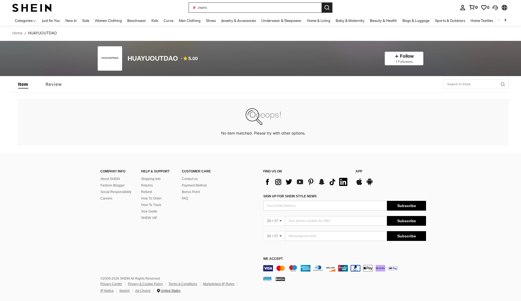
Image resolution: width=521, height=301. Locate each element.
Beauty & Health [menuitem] (383, 20)
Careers (106, 198)
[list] (306, 182)
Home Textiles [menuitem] (482, 20)
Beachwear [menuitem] (136, 20)
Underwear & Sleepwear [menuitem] (281, 20)
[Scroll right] (505, 20)
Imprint (124, 291)
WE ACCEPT (273, 259)
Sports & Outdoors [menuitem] (450, 20)
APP (358, 171)
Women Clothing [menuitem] (108, 20)
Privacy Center (111, 284)
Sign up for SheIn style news (290, 196)
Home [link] (17, 33)
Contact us (190, 179)
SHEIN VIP (149, 218)
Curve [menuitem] (168, 20)
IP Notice (107, 291)
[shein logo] (32, 7)
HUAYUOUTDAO (153, 58)
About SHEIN (110, 179)
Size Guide (149, 211)
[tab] (23, 84)
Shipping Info (151, 179)
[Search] (327, 7)
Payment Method (194, 185)
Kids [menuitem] (154, 20)
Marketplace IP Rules (218, 284)
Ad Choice (143, 291)
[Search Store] (502, 84)
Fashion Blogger (112, 185)
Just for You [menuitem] (51, 20)
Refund (146, 192)
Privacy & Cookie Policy (145, 284)
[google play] (369, 184)
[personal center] (462, 7)
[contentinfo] (344, 268)
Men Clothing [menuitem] (190, 20)
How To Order (151, 198)
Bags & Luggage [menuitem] (416, 20)
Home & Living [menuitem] (318, 20)
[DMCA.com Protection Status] (280, 279)
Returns (147, 185)
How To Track (151, 205)
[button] (495, 7)
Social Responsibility (115, 192)
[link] (473, 7)
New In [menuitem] (71, 20)
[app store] (359, 184)
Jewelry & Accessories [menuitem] (238, 20)
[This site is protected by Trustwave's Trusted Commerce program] (267, 279)
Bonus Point (191, 192)
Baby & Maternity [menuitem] (350, 20)
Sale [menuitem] (85, 20)
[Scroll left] (499, 20)
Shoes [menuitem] (211, 20)
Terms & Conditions (183, 284)
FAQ (185, 198)
